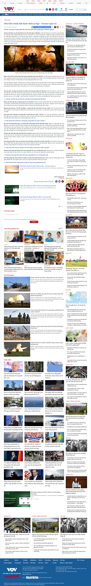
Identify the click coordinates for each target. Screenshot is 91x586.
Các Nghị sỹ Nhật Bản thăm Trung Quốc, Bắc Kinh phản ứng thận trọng (12, 465)
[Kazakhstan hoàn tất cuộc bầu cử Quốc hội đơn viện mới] (54, 437)
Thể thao (46, 14)
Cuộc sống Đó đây (73, 401)
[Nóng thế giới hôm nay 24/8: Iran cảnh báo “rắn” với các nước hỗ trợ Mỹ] (54, 456)
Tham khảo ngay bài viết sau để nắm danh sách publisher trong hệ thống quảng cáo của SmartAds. (40, 199)
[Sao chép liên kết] (60, 27)
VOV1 (27, 1)
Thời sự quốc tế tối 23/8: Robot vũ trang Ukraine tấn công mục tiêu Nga (54, 483)
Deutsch (20, 3)
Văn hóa (81, 14)
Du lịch (68, 215)
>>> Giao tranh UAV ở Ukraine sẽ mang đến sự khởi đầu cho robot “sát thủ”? (24, 120)
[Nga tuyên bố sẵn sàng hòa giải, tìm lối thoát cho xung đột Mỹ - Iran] (13, 366)
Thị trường (35, 14)
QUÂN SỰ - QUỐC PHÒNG (75, 24)
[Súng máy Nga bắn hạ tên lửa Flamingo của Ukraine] (34, 420)
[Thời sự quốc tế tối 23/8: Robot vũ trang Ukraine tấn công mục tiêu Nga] (54, 474)
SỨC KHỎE (69, 328)
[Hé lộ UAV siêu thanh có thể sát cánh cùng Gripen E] (54, 420)
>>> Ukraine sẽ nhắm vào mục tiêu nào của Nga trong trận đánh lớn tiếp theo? (25, 99)
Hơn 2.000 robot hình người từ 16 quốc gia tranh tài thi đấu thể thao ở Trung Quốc (76, 130)
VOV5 (49, 1)
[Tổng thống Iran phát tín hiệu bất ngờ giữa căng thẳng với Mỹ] (13, 420)
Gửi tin (34, 221)
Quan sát (69, 364)
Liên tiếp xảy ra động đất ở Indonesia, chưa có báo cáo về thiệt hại (54, 376)
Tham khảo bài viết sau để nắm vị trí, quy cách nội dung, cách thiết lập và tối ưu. (38, 187)
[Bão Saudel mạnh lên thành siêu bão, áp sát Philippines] (34, 366)
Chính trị (12, 14)
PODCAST (69, 138)
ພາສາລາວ (62, 3)
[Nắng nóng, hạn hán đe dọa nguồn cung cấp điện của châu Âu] (13, 474)
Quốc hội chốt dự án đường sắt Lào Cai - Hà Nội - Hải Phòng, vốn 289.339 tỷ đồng (77, 498)
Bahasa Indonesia (31, 3)
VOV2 (33, 1)
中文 (5, 3)
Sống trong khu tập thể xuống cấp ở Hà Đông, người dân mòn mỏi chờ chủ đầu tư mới (77, 315)
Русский (71, 3)
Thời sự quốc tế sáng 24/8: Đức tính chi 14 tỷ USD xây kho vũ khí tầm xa (54, 411)
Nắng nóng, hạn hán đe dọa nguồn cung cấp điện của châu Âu (13, 483)
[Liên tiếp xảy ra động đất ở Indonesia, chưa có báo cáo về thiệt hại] (54, 366)
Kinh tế (30, 14)
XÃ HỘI (68, 290)
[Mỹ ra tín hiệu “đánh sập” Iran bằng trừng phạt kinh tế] (34, 385)
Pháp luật (41, 14)
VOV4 (44, 1)
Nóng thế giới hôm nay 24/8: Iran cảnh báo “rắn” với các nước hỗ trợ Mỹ (53, 465)
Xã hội (16, 14)
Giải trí (85, 14)
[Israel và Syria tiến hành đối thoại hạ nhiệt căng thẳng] (13, 385)
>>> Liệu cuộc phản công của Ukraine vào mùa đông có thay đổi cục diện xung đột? (26, 147)
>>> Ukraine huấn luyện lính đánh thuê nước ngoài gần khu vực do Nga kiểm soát (26, 155)
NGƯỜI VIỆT (70, 62)
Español (79, 3)
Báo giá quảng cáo (27, 574)
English (71, 9)
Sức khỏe (71, 14)
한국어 (54, 3)
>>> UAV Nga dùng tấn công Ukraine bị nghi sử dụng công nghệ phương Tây (25, 162)
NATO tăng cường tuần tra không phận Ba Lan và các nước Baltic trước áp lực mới (12, 446)
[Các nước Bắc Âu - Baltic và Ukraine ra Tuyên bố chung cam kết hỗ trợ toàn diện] (34, 437)
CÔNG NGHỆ (70, 100)
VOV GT (61, 1)
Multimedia (25, 14)
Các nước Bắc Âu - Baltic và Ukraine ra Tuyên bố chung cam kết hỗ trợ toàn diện (33, 446)
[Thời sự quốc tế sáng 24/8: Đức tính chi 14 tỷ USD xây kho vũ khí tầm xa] (54, 402)
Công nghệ (65, 14)
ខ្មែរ (47, 3)
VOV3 (38, 1)
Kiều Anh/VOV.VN (59, 176)
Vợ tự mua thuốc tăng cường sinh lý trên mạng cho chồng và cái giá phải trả (76, 161)
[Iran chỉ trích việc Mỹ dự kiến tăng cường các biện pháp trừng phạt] (34, 474)
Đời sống (76, 14)
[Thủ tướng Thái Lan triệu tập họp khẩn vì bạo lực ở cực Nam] (54, 385)
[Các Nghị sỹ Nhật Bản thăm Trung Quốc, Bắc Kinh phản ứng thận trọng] (13, 456)
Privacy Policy (24, 219)
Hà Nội (19, 9)
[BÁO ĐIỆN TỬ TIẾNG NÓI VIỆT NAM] (9, 9)
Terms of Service (31, 219)
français (12, 3)
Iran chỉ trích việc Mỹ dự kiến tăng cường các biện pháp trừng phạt (34, 483)
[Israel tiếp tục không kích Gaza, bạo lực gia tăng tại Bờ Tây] (34, 456)
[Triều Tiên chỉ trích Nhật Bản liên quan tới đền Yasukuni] (13, 402)
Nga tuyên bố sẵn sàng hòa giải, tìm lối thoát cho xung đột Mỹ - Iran (13, 376)
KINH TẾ (68, 253)
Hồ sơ (68, 438)
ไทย (86, 3)
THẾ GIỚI (7, 20)
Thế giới (20, 14)
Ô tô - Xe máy (52, 14)
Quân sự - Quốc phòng (66, 562)
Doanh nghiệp (59, 14)
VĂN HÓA (69, 178)
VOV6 (55, 1)
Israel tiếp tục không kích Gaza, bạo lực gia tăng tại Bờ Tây (33, 465)
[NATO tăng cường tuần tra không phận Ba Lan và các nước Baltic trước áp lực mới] (13, 437)
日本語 (40, 3)
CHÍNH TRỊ (69, 474)
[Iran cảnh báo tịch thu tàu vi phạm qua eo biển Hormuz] (34, 402)
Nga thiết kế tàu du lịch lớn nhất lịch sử (77, 426)
